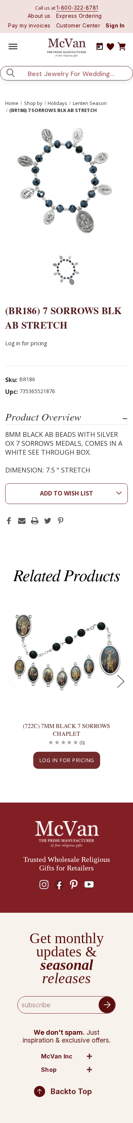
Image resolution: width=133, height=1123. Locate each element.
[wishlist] (110, 46)
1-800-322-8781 (77, 7)
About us (39, 16)
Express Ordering (79, 16)
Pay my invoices (29, 25)
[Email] (21, 521)
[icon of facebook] (59, 884)
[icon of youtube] (89, 884)
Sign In (115, 25)
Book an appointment (99, 46)
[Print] (34, 521)
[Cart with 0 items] (121, 46)
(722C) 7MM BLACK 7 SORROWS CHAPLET (66, 729)
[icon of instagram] (44, 884)
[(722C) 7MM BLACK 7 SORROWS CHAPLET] (66, 651)
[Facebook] (9, 521)
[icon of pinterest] (74, 884)
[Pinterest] (60, 521)
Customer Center (78, 25)
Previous (12, 681)
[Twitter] (47, 521)
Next (120, 681)
